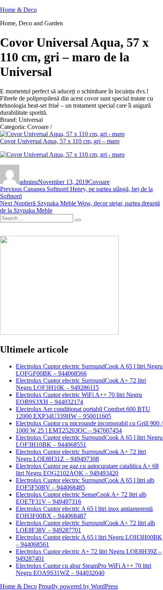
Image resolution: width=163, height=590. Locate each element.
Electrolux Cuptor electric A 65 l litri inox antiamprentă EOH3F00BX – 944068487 (84, 512)
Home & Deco (18, 9)
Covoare (99, 181)
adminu (28, 181)
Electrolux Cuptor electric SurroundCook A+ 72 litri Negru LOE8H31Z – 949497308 (81, 455)
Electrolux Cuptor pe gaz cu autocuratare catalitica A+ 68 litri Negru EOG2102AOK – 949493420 (87, 469)
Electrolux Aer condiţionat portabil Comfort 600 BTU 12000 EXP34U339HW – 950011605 (83, 412)
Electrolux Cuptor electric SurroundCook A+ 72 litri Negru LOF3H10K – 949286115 (81, 384)
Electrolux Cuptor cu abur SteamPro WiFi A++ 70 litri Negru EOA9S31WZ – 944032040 (83, 569)
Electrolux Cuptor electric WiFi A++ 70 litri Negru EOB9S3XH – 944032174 (79, 398)
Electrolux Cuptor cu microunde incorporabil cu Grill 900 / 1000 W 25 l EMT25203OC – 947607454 (89, 427)
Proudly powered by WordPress (78, 586)
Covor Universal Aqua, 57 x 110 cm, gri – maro (59, 141)
